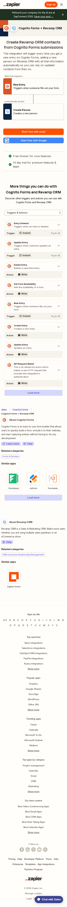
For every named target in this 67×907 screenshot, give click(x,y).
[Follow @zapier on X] (33, 849)
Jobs (56, 859)
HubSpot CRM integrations (33, 653)
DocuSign (34, 694)
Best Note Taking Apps (33, 822)
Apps (4, 409)
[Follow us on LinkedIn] (27, 849)
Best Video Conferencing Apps (33, 806)
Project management (33, 765)
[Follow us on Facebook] (22, 849)
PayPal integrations (33, 658)
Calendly (33, 730)
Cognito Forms (20, 409)
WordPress (33, 699)
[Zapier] (11, 4)
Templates (30, 864)
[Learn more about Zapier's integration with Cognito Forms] (4, 420)
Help (30, 443)
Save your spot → (44, 16)
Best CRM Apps (34, 816)
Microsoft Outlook (34, 740)
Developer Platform (34, 859)
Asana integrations (33, 663)
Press (49, 859)
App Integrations (46, 864)
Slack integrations (33, 643)
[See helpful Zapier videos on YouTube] (39, 849)
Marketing (33, 786)
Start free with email (33, 131)
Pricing (11, 859)
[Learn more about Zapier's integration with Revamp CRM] (4, 522)
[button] (33, 140)
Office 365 (33, 704)
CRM (33, 781)
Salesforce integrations (33, 648)
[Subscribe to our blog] (45, 849)
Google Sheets (33, 689)
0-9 (5, 620)
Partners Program (33, 869)
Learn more (12, 443)
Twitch (33, 724)
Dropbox (33, 683)
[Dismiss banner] (62, 14)
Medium (33, 745)
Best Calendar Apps (33, 827)
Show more (33, 669)
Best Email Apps (33, 811)
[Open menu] (61, 4)
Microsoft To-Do (33, 735)
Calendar (33, 770)
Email (33, 776)
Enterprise (18, 864)
